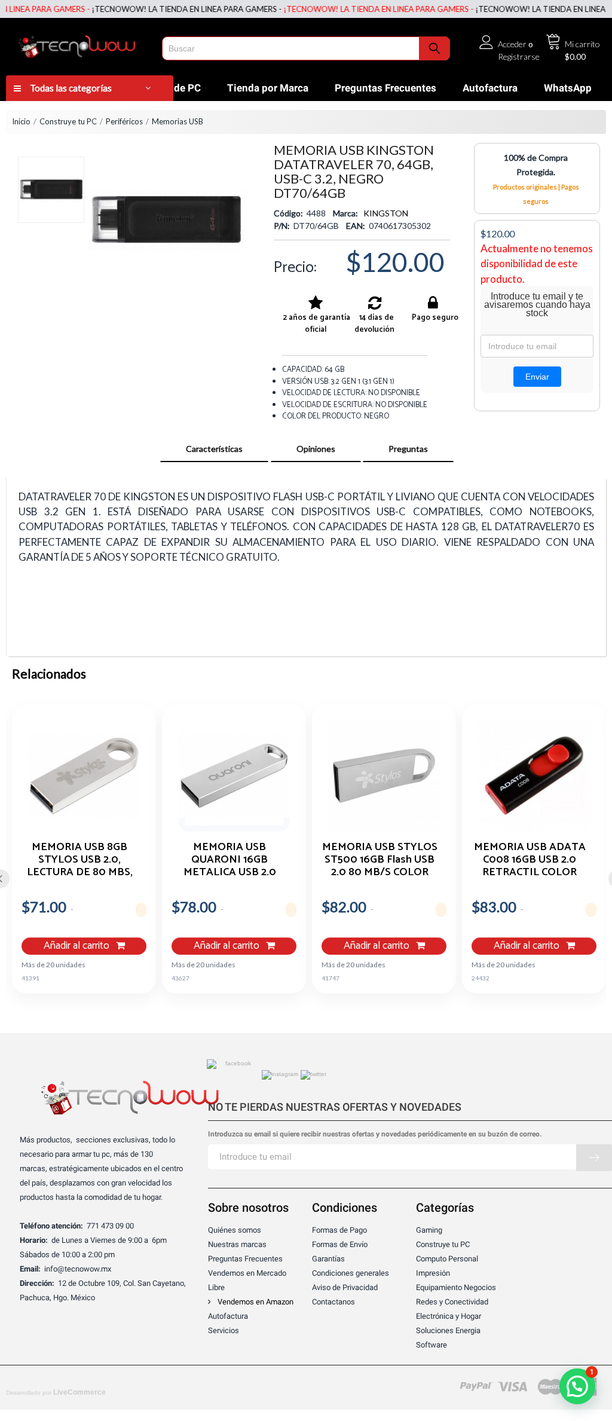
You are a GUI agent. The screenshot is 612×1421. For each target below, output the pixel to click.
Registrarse (519, 56)
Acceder (512, 44)
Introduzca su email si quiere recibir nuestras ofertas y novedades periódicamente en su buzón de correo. (374, 1134)
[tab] (214, 449)
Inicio (21, 121)
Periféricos (124, 121)
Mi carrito (582, 44)
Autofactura (490, 88)
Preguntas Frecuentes (385, 88)
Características (214, 449)
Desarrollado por (56, 1392)
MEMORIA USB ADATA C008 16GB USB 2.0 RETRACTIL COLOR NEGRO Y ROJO (530, 859)
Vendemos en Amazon (254, 1301)
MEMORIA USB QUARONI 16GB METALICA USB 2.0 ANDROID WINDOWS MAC (229, 859)
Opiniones (315, 449)
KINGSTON (385, 213)
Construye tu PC (68, 121)
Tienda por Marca (267, 88)
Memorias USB (177, 121)
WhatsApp (568, 88)
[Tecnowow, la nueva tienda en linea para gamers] (81, 44)
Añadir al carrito (78, 946)
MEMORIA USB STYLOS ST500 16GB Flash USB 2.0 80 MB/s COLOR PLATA (379, 859)
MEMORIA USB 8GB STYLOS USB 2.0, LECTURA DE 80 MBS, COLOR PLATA (80, 859)
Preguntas (408, 449)
